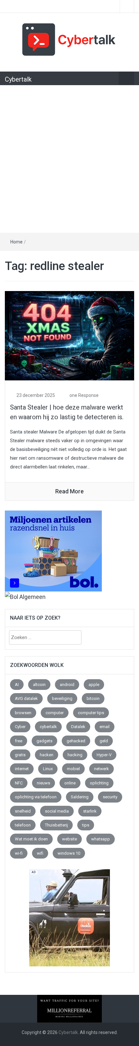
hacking (75, 754)
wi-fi (19, 853)
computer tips (91, 712)
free (18, 740)
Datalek (78, 726)
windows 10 (69, 853)
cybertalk (48, 726)
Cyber (20, 726)
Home (16, 241)
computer (55, 712)
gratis (20, 754)
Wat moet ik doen (31, 839)
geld (104, 740)
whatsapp (100, 839)
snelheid (23, 811)
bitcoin (93, 698)
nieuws (43, 783)
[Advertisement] (69, 159)
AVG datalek (26, 698)
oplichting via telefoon (36, 796)
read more (69, 491)
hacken (46, 754)
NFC (19, 783)
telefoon (23, 825)
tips (85, 825)
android (67, 684)
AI (17, 684)
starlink (90, 811)
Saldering (80, 796)
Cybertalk (18, 79)
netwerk (101, 768)
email (105, 726)
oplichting (99, 783)
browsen (23, 712)
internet (22, 768)
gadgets (44, 740)
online (70, 783)
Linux (48, 768)
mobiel (73, 768)
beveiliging (62, 698)
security (110, 796)
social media (57, 811)
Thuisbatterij (56, 825)
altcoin (39, 684)
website (69, 839)
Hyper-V (104, 754)
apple (94, 684)
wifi (40, 853)
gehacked (76, 740)
